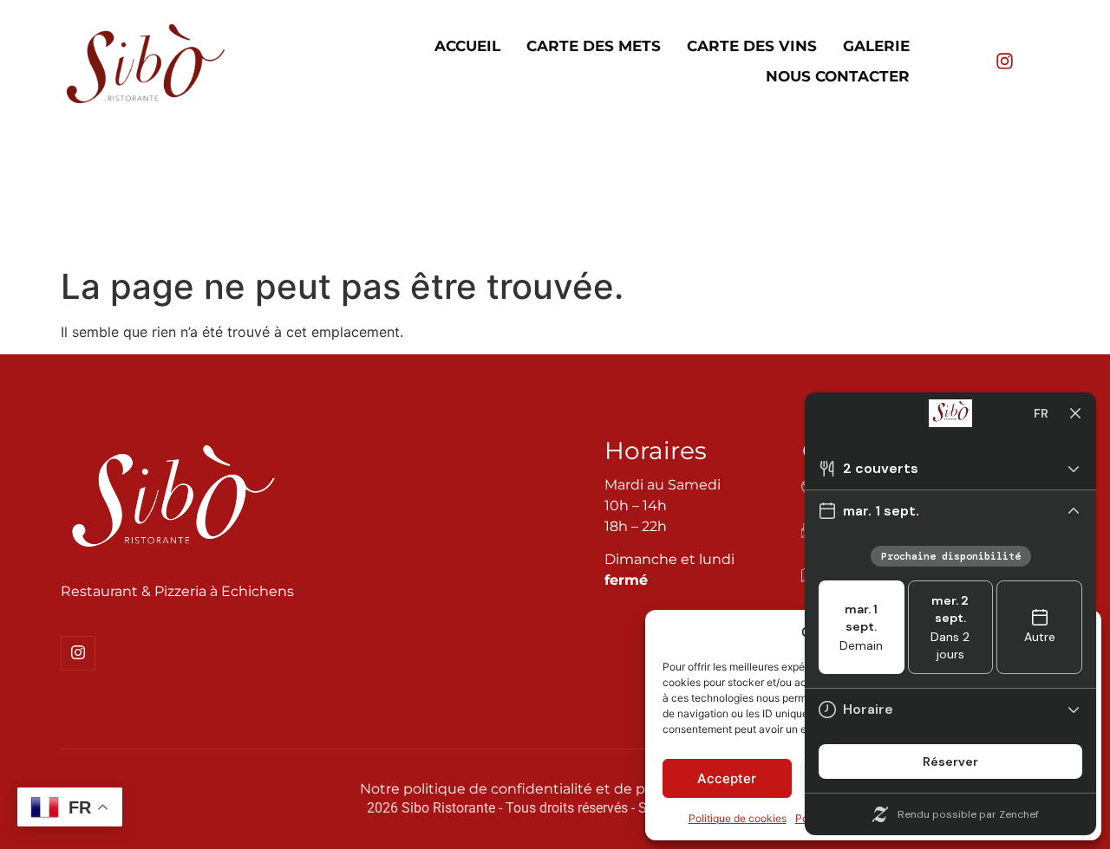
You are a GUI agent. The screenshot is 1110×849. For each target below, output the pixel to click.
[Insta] (78, 653)
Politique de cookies (738, 818)
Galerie (876, 46)
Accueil (467, 46)
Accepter (726, 778)
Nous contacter (838, 76)
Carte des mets (593, 46)
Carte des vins (752, 46)
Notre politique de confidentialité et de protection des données (581, 789)
